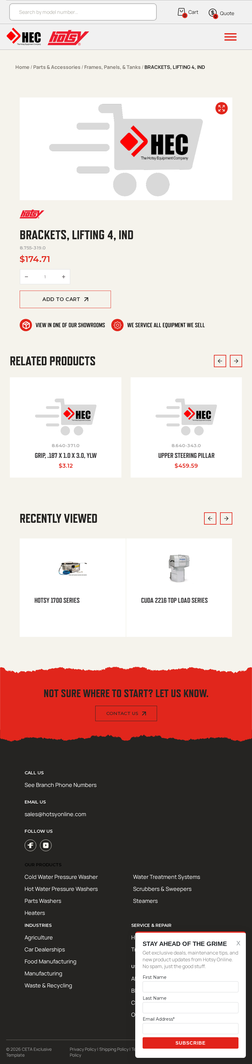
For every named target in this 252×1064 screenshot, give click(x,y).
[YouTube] (45, 845)
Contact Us (122, 713)
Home (22, 67)
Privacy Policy (83, 1049)
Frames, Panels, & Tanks (112, 67)
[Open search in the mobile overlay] (80, 12)
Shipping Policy (113, 1049)
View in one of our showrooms (70, 325)
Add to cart (61, 299)
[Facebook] (30, 845)
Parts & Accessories (57, 67)
